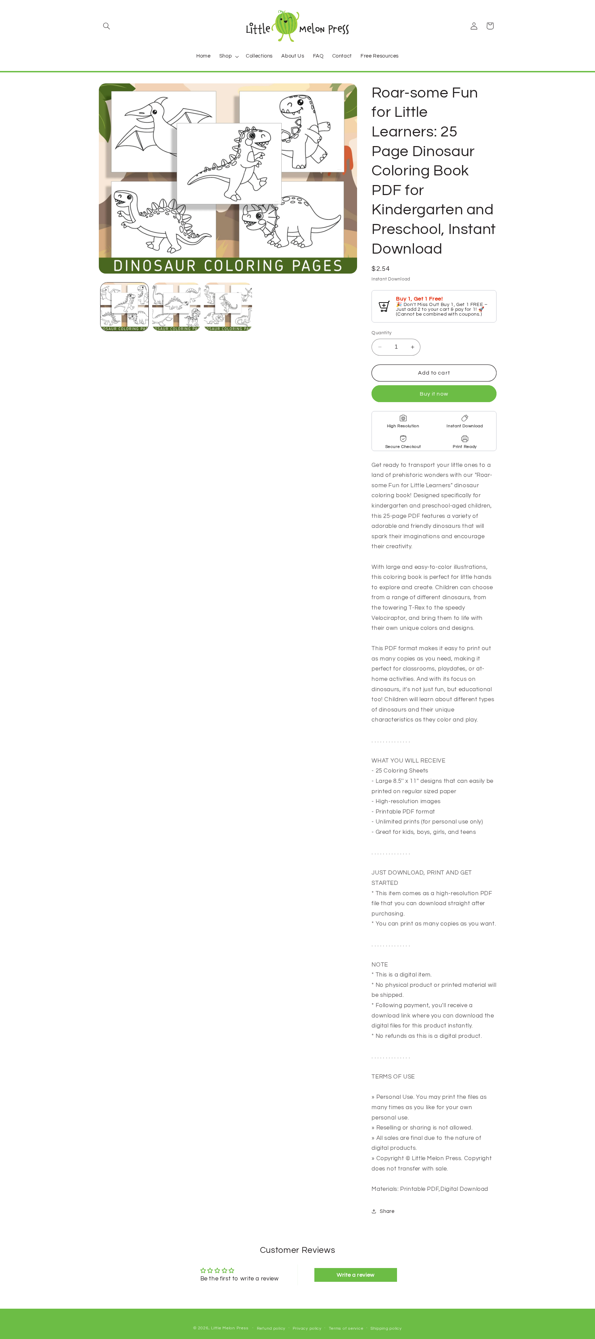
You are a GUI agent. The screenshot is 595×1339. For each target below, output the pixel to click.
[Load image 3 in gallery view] (228, 307)
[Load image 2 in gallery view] (176, 307)
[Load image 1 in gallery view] (125, 307)
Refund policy (271, 1328)
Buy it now (434, 394)
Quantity (382, 332)
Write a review (356, 1275)
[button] (107, 26)
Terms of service (346, 1328)
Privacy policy (307, 1328)
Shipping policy (386, 1328)
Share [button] (387, 1211)
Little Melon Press (229, 1328)
